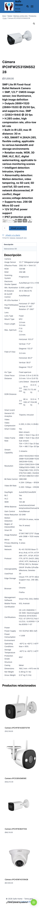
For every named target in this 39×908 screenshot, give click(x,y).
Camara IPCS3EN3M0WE (15, 778)
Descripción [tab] (8, 244)
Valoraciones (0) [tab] (10, 249)
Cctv (25, 238)
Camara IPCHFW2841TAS (16, 829)
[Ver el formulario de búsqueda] (27, 6)
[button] (34, 24)
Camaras (12, 238)
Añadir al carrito (18, 228)
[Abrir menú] (32, 6)
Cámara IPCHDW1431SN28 (16, 879)
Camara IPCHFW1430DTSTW (17, 728)
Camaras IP (19, 238)
